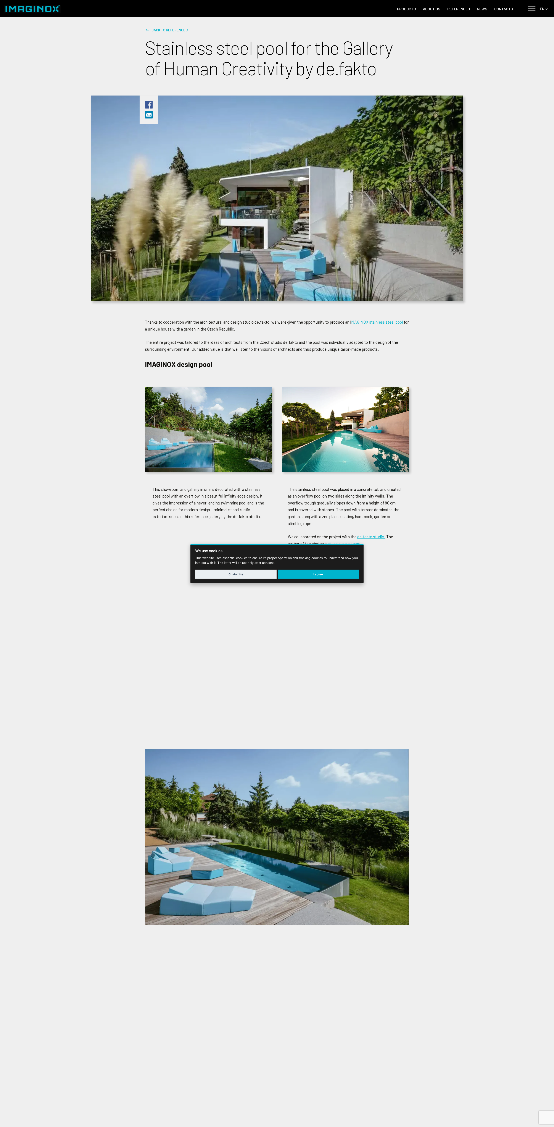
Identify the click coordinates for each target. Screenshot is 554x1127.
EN (542, 9)
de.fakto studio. (371, 536)
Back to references (169, 30)
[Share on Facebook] (149, 107)
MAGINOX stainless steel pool (377, 321)
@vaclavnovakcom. (345, 543)
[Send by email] (149, 116)
